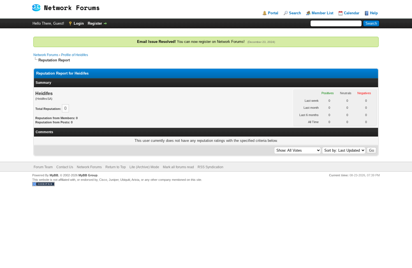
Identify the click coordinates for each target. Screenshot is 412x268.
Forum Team (43, 167)
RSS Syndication (210, 167)
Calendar (351, 13)
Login (79, 23)
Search (295, 13)
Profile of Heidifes (74, 55)
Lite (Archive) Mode (144, 167)
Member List (322, 13)
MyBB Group (88, 175)
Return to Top (115, 167)
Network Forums (45, 55)
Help (374, 13)
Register (95, 23)
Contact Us (64, 167)
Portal (273, 13)
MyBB (54, 175)
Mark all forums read (178, 167)
